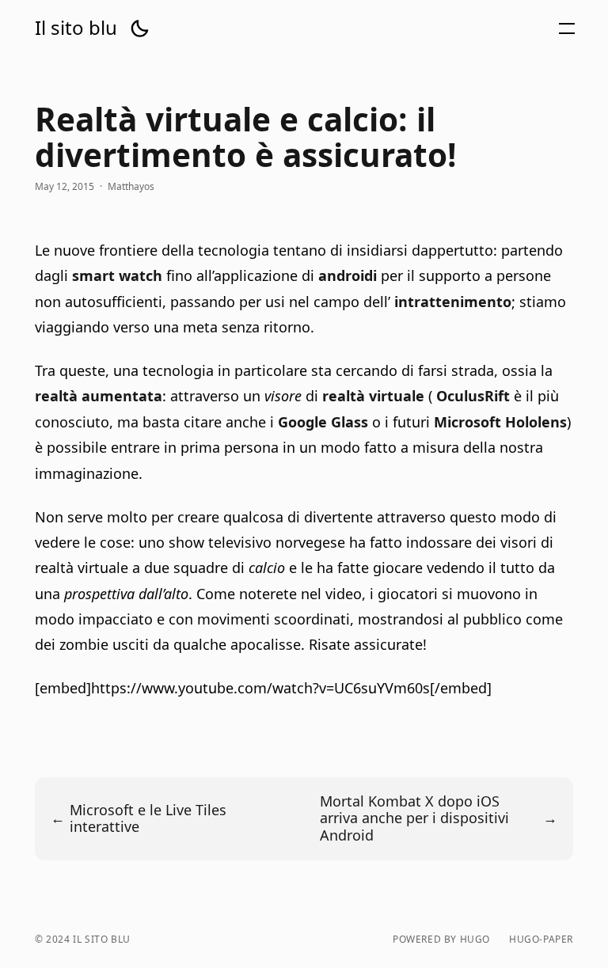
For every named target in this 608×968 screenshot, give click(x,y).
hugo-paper (541, 939)
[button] (139, 28)
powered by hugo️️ (441, 939)
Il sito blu (76, 27)
